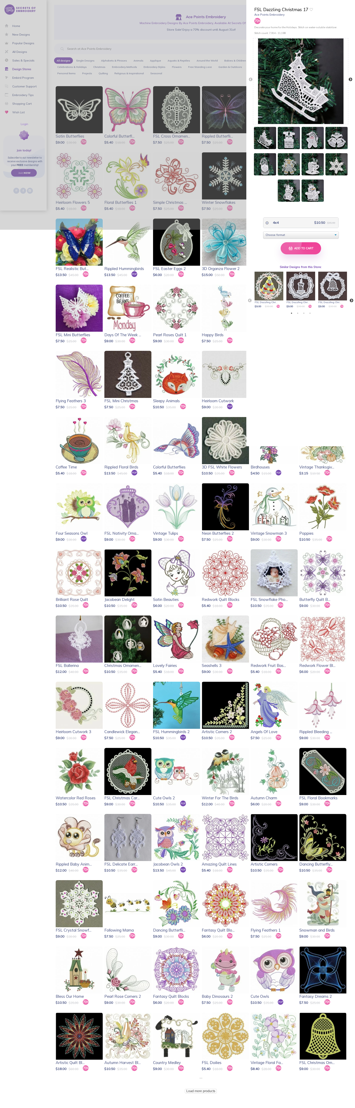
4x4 (275, 222)
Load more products (200, 1091)
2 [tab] (298, 313)
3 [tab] (304, 313)
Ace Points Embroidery (269, 14)
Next (350, 80)
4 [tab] (310, 313)
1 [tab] (291, 313)
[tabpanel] (270, 290)
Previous (251, 80)
